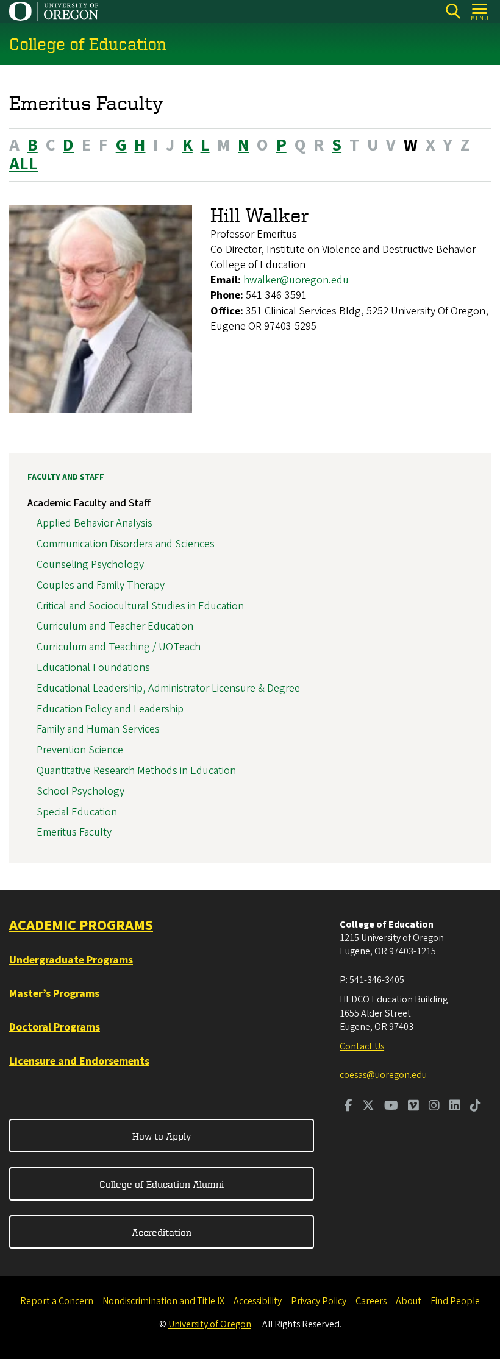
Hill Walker (259, 215)
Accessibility (258, 1301)
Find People (455, 1301)
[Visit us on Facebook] (348, 1106)
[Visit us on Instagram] (434, 1106)
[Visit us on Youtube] (391, 1106)
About (408, 1301)
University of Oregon (209, 1324)
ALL (23, 164)
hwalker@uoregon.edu (296, 280)
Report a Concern (56, 1301)
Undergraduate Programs (71, 960)
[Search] (452, 11)
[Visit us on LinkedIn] (455, 1106)
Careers (371, 1301)
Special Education (77, 812)
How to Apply (161, 1135)
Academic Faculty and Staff (89, 503)
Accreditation (161, 1232)
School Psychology (80, 791)
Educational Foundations (93, 667)
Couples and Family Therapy (101, 585)
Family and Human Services (98, 729)
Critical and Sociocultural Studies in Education (140, 606)
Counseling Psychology (90, 564)
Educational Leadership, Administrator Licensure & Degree (168, 688)
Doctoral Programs (54, 1027)
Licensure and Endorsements (79, 1061)
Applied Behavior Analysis (94, 523)
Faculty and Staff (65, 477)
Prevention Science (80, 750)
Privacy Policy (318, 1301)
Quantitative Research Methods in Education (136, 770)
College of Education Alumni (161, 1184)
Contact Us (362, 1046)
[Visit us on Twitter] (368, 1106)
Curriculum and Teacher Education (115, 626)
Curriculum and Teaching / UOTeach (119, 647)
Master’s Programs (54, 993)
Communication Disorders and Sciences (126, 544)
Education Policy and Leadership (110, 709)
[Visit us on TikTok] (475, 1106)
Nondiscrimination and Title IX (163, 1301)
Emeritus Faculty (74, 832)
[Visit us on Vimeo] (413, 1106)
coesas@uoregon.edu (383, 1075)
